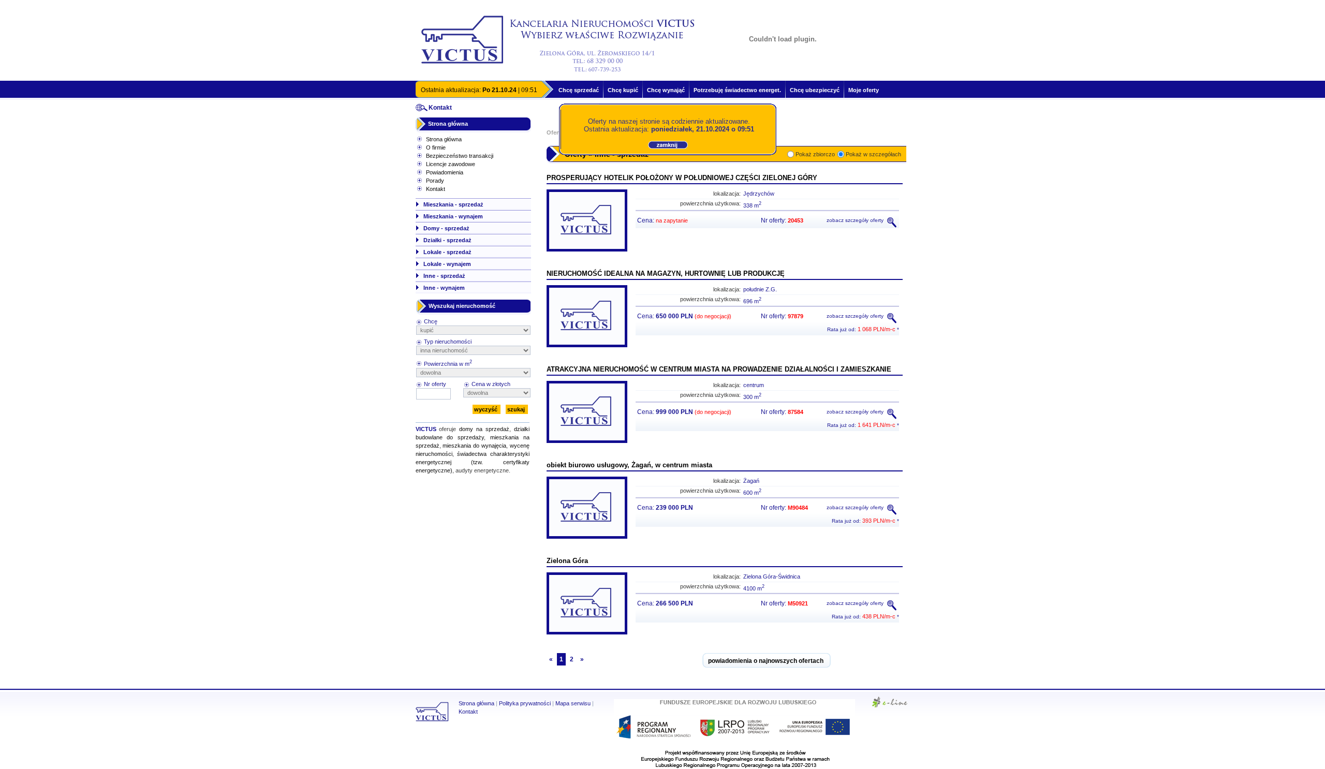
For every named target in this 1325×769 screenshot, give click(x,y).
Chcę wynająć (666, 90)
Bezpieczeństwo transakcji (459, 156)
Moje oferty (863, 90)
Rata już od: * (863, 329)
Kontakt (435, 189)
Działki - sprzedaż (447, 240)
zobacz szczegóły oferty (856, 220)
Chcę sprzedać (578, 90)
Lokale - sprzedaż (447, 252)
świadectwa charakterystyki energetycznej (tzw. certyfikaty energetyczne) (472, 462)
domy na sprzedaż (484, 429)
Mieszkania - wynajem (453, 216)
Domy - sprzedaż (446, 228)
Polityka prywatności (525, 703)
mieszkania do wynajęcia (474, 445)
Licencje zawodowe (450, 164)
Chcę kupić (623, 90)
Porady (435, 181)
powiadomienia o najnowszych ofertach (765, 660)
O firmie (436, 147)
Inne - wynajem (444, 288)
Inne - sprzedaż (444, 276)
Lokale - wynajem (447, 264)
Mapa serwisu (573, 703)
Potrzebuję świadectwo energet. (737, 90)
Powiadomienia (444, 172)
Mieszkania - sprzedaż (453, 204)
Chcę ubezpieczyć (815, 90)
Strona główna (448, 124)
